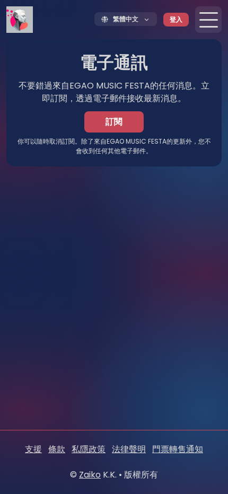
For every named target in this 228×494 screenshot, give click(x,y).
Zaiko (90, 475)
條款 (56, 449)
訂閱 (114, 122)
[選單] (208, 19)
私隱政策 (89, 449)
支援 (33, 449)
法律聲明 (129, 449)
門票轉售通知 (177, 449)
